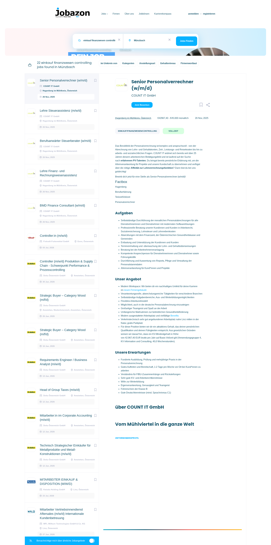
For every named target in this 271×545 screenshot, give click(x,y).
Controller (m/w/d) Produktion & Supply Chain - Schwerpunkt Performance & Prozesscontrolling (66, 266)
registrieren (209, 14)
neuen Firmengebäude (135, 290)
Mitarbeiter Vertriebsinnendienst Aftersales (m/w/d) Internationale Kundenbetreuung (62, 514)
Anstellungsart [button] (147, 63)
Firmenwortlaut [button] (189, 63)
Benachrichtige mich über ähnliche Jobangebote (61, 540)
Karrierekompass (162, 14)
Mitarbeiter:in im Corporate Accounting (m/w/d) (66, 417)
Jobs (103, 14)
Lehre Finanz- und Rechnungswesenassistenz (58, 173)
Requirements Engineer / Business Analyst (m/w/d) (63, 362)
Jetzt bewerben (142, 105)
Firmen (116, 14)
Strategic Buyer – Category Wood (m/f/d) (63, 298)
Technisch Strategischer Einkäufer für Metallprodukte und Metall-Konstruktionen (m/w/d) (65, 450)
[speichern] (95, 80)
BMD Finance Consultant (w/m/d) (62, 205)
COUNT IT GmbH (143, 95)
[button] (208, 105)
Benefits (175, 315)
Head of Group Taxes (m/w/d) (60, 390)
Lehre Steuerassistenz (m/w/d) (60, 110)
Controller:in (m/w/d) (53, 235)
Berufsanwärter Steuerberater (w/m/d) (65, 141)
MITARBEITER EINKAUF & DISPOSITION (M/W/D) (59, 482)
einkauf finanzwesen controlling (94, 50)
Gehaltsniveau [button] (168, 63)
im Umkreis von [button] (109, 63)
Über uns (129, 14)
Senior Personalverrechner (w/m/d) (63, 80)
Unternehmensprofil (127, 438)
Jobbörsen (144, 14)
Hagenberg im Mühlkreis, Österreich (133, 118)
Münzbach (125, 50)
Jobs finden (186, 41)
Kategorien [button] (128, 63)
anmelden (193, 14)
